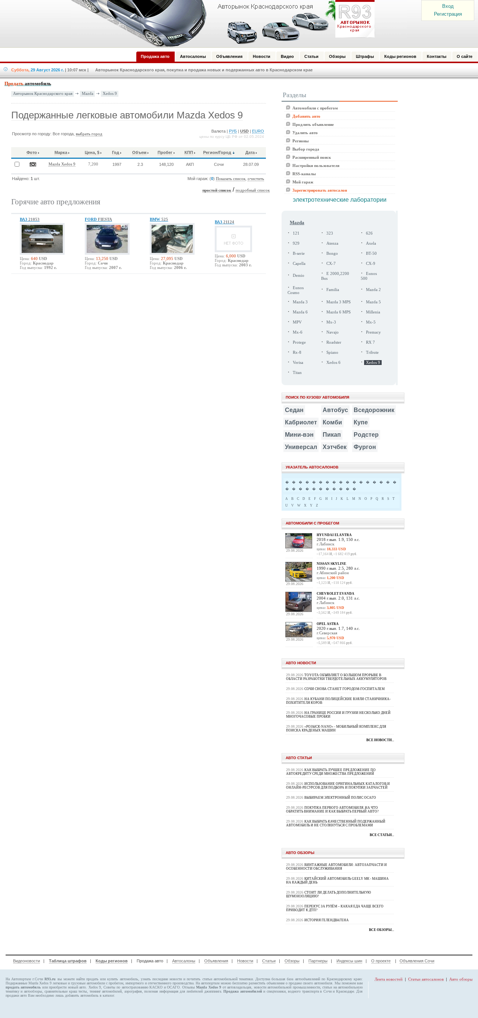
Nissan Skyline (331, 564)
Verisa (298, 363)
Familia (332, 290)
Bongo (332, 253)
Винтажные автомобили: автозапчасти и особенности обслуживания (336, 866)
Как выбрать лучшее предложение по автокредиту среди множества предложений (331, 772)
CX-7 (331, 264)
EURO (258, 131)
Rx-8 (297, 352)
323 (329, 233)
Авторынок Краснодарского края (42, 94)
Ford (98, 219)
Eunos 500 (369, 276)
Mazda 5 (373, 302)
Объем (139, 152)
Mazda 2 (373, 290)
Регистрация (448, 14)
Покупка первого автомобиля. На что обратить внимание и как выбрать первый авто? (332, 809)
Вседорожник (374, 410)
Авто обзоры (460, 979)
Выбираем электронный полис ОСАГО (340, 797)
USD (244, 131)
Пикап (332, 434)
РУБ (233, 131)
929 (296, 243)
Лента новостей (389, 979)
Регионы (300, 141)
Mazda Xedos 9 (62, 164)
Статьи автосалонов (426, 979)
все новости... (380, 740)
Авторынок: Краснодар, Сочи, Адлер (220, 23)
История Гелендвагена (326, 920)
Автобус (335, 410)
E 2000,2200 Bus (335, 276)
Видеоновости (26, 961)
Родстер (366, 434)
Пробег (165, 152)
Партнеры (318, 961)
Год (115, 152)
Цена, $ (92, 152)
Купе (361, 422)
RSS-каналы (304, 173)
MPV (297, 322)
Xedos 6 (333, 363)
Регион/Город (217, 152)
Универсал (301, 447)
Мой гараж (302, 182)
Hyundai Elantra (334, 535)
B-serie (299, 253)
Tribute (372, 352)
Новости (245, 961)
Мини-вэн (299, 434)
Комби (332, 422)
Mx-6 (297, 332)
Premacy (373, 332)
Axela (371, 243)
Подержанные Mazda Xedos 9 (29, 983)
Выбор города (305, 149)
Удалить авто (305, 132)
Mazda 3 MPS (338, 302)
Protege (299, 342)
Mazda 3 (300, 302)
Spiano (332, 352)
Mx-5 (371, 322)
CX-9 (370, 264)
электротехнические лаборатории (340, 200)
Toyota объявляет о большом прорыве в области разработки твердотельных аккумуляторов (336, 677)
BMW (159, 219)
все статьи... (382, 835)
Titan (297, 373)
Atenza (332, 243)
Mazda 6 (300, 312)
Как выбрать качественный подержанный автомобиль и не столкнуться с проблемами (335, 823)
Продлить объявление (313, 124)
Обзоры (292, 961)
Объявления (216, 961)
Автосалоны (183, 961)
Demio (298, 275)
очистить (256, 179)
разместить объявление (267, 983)
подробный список (253, 190)
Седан (294, 410)
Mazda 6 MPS (338, 312)
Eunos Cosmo (296, 290)
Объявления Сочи (417, 961)
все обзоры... (381, 930)
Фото (32, 152)
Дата (250, 152)
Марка (61, 152)
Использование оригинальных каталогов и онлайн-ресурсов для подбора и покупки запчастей (338, 785)
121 (296, 233)
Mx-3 (331, 322)
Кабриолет (301, 422)
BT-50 (371, 253)
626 (369, 233)
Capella (299, 264)
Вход (448, 6)
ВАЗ (30, 219)
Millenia (373, 312)
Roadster (333, 342)
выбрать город (89, 134)
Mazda (87, 93)
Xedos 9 (110, 93)
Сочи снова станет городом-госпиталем (344, 689)
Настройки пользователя (315, 165)
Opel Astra (328, 624)
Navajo (332, 332)
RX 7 (370, 342)
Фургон (365, 447)
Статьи (269, 961)
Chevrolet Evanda (335, 593)
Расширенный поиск (311, 157)
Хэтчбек (335, 447)
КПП (188, 152)
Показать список (230, 179)
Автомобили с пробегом (315, 108)
